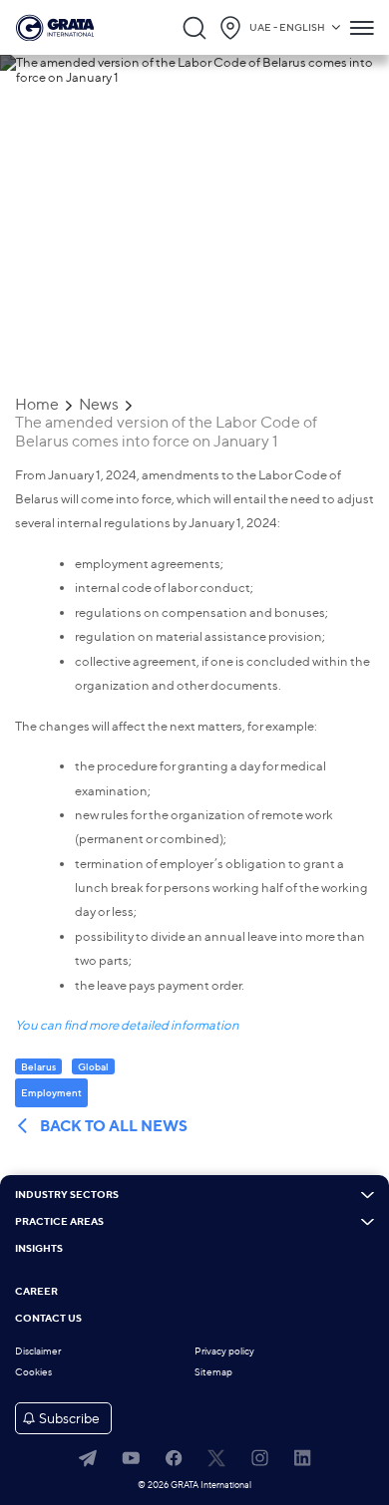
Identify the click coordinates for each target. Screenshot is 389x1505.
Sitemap (213, 1371)
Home (37, 405)
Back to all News (114, 1126)
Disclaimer (38, 1351)
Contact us (48, 1319)
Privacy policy (224, 1351)
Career (36, 1292)
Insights (39, 1249)
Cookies (33, 1371)
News (99, 405)
